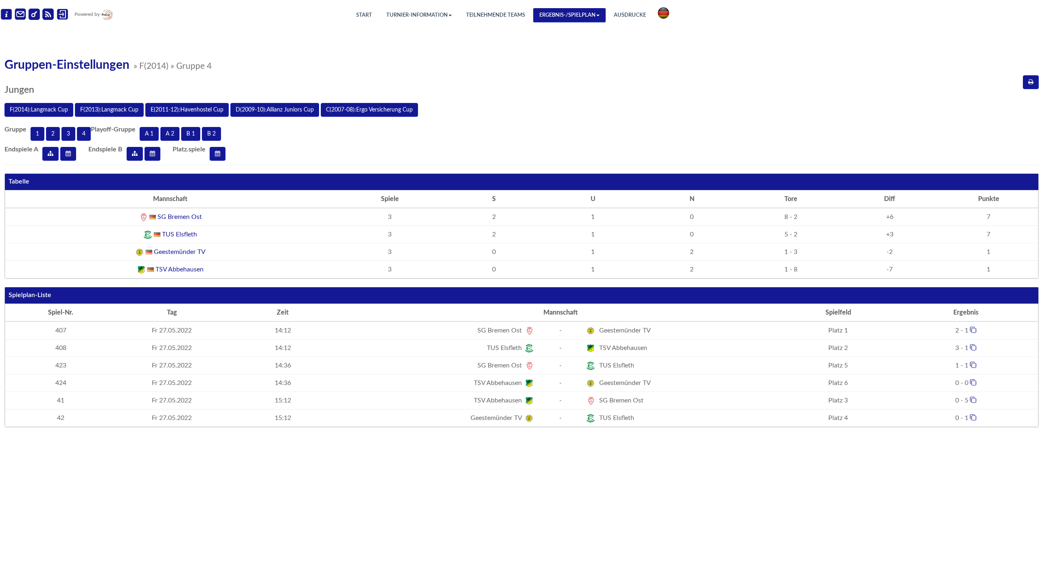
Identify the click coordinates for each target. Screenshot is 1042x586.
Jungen (19, 89)
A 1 (149, 134)
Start (364, 15)
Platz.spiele (189, 149)
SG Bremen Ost (179, 217)
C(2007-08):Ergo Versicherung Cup (369, 110)
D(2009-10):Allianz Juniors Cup (275, 110)
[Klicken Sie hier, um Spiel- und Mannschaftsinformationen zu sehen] (973, 329)
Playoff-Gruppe (113, 129)
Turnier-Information (417, 15)
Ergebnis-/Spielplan (567, 15)
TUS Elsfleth (178, 234)
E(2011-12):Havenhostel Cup (187, 110)
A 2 (170, 134)
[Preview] (1031, 82)
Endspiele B (105, 149)
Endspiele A (21, 149)
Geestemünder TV (179, 252)
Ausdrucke (630, 15)
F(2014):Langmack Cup (39, 110)
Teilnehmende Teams (495, 15)
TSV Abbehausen (179, 269)
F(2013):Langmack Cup (109, 110)
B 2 (211, 134)
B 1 (190, 134)
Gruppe (15, 129)
